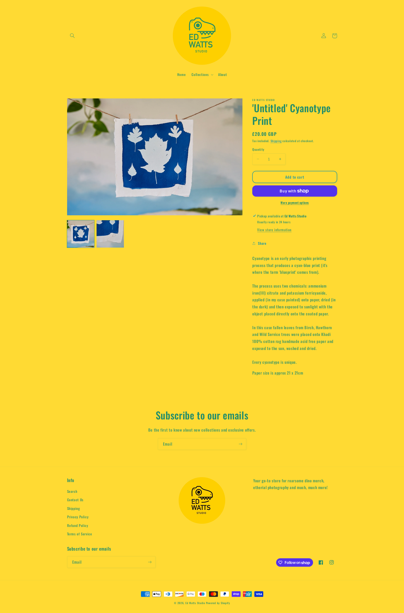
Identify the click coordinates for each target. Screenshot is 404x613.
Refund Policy (77, 525)
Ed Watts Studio (195, 603)
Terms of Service (79, 533)
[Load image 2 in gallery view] (110, 233)
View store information (274, 229)
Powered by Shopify (218, 603)
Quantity (258, 149)
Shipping (276, 141)
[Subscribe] (240, 444)
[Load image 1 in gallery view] (80, 233)
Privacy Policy (78, 516)
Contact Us (75, 499)
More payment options (295, 203)
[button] (72, 35)
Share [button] (262, 242)
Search (72, 491)
